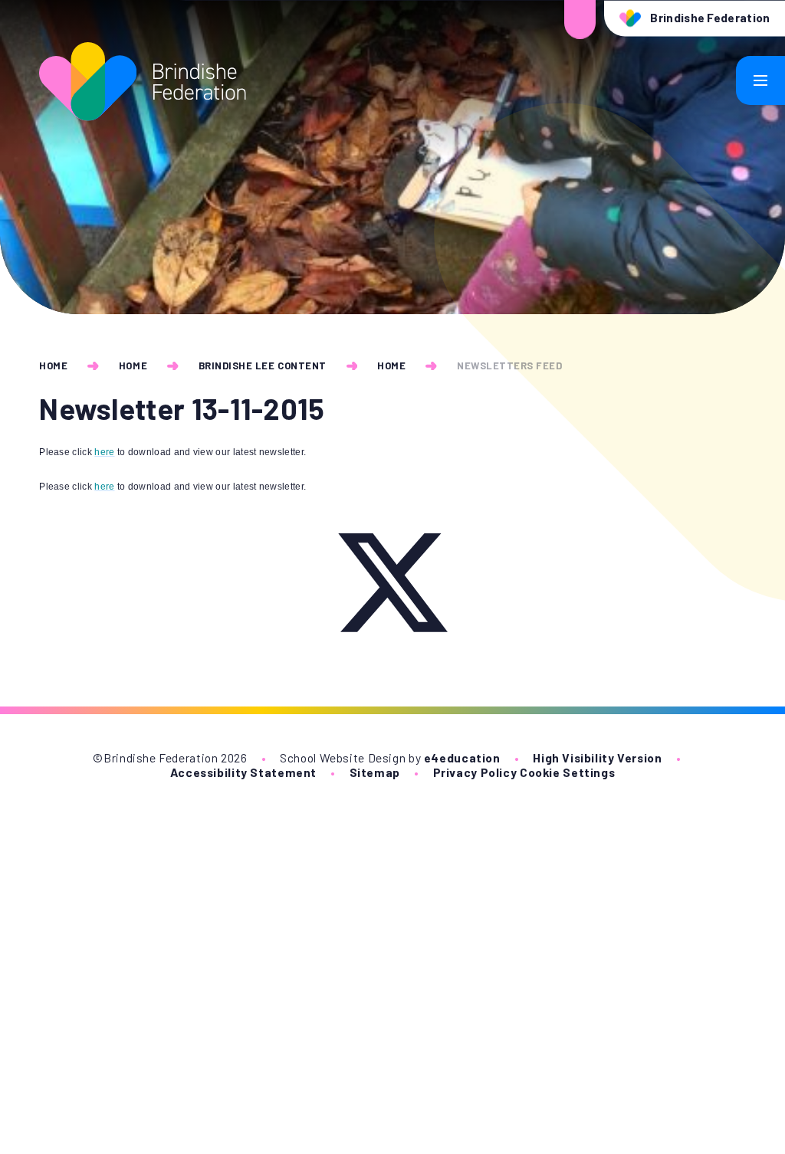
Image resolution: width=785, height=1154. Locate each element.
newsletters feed (509, 365)
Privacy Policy (475, 772)
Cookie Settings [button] (567, 772)
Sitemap (375, 772)
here (104, 452)
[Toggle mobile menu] (760, 80)
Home (53, 365)
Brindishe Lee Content (263, 365)
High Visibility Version (597, 757)
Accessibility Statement (243, 772)
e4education (462, 757)
